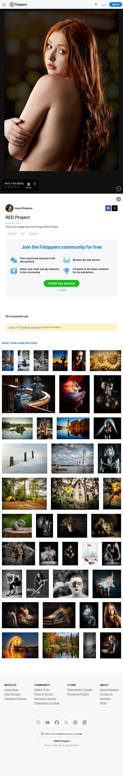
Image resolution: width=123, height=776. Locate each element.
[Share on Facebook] (108, 208)
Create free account (61, 283)
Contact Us (106, 694)
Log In (104, 4)
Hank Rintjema (24, 208)
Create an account (29, 327)
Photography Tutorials (79, 689)
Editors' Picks (42, 689)
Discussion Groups (45, 698)
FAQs (103, 703)
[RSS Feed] (85, 722)
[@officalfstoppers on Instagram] (38, 722)
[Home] (18, 4)
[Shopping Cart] (96, 4)
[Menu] (4, 4)
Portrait (12, 234)
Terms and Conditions (68, 745)
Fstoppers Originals (15, 698)
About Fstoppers (109, 689)
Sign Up (115, 4)
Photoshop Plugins (78, 694)
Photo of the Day (43, 694)
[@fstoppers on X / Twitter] (66, 722)
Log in (63, 289)
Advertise (105, 698)
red (22, 234)
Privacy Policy (51, 745)
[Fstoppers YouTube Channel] (48, 722)
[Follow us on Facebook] (57, 722)
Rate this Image (14, 183)
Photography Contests (47, 703)
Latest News (11, 689)
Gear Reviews (12, 694)
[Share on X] (115, 208)
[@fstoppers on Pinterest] (75, 722)
